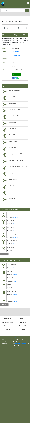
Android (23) (7, 318)
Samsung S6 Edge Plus (14, 109)
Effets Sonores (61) (7, 322)
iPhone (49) (7, 326)
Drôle (14, 250)
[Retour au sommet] (27, 421)
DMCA (13, 341)
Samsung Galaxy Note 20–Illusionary (18, 154)
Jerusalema (10, 271)
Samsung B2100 (12, 173)
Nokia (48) (7, 329)
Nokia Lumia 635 (13, 192)
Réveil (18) (22, 329)
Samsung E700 (12, 96)
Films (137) (23, 322)
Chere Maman (12, 122)
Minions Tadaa (12, 134)
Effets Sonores (15, 51)
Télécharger (16, 74)
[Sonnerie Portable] (3, 4)
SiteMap (23, 341)
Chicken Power (12, 128)
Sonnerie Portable (15, 337)
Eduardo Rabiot (16, 55)
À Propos (4, 339)
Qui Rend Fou (12, 147)
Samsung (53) (7, 333)
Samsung (15, 217)
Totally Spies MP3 (11, 264)
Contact (18, 341)
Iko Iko (9, 284)
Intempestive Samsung (14, 90)
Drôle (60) (22, 318)
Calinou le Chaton (13, 141)
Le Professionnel (11, 278)
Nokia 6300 (11, 185)
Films (14, 281)
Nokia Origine (12, 198)
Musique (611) (22, 326)
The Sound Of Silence (12, 298)
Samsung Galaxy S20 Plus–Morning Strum (19, 166)
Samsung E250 (12, 103)
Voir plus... (4, 253)
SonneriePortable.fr (20, 343)
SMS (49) (22, 333)
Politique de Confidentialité (15, 339)
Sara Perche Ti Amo (12, 291)
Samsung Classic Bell (14, 115)
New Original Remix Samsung (16, 160)
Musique (15, 274)
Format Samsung (13, 179)
